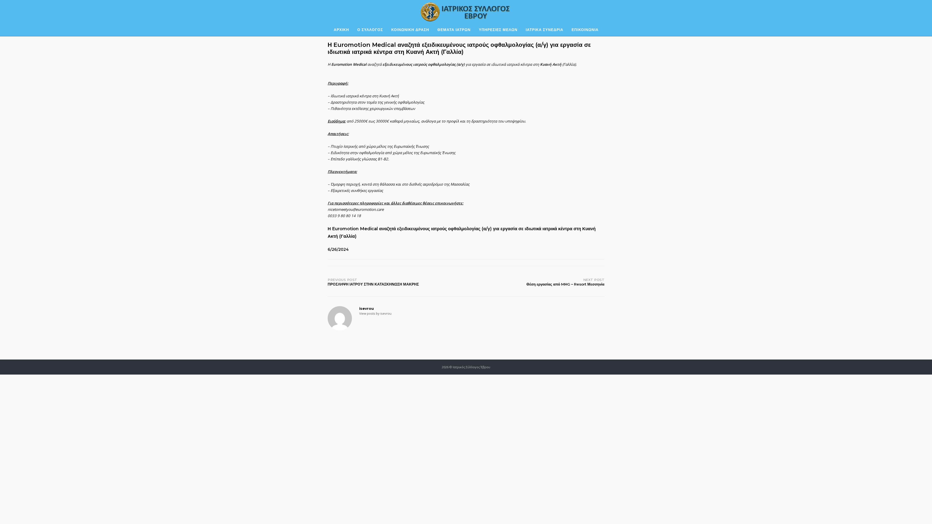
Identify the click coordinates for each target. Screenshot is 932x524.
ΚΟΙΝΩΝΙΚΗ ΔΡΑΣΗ (410, 29)
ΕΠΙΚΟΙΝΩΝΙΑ (585, 29)
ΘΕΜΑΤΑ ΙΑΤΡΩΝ (454, 29)
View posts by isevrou (375, 313)
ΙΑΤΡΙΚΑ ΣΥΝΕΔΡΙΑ (544, 29)
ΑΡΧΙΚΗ (341, 29)
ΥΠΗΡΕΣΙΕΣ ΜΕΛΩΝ (498, 29)
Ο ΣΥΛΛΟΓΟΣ (370, 29)
